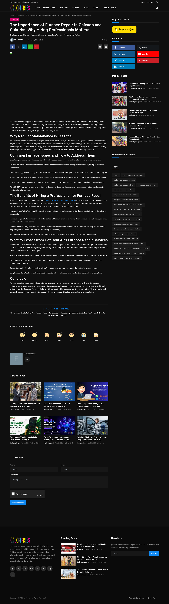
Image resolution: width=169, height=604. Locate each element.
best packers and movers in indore (126, 200)
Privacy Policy (151, 598)
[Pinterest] (43, 568)
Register (150, 2)
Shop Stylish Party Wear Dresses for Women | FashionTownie (92, 558)
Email (63, 465)
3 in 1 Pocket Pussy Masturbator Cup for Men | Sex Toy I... (143, 111)
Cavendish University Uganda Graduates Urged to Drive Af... (144, 85)
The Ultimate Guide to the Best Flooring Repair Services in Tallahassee (34, 314)
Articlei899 (80, 549)
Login (143, 2)
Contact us (34, 2)
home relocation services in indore (126, 239)
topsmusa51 (48, 410)
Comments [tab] (18, 457)
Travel (116, 175)
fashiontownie (82, 562)
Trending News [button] (49, 8)
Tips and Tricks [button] (110, 8)
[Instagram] (25, 568)
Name (12, 465)
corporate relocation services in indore (127, 219)
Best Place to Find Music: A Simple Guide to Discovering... (91, 545)
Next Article (65, 309)
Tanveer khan (81, 575)
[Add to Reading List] (106, 46)
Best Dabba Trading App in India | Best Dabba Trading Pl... (24, 438)
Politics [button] (75, 8)
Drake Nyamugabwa (135, 88)
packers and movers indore (123, 185)
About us (26, 2)
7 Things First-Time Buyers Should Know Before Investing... (25, 405)
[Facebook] (12, 568)
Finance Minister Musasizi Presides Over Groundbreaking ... (144, 138)
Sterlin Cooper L (49, 443)
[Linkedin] (50, 568)
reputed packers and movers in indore (127, 258)
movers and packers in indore (132, 175)
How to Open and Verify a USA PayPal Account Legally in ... (90, 405)
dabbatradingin (15, 443)
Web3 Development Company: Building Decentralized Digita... (57, 438)
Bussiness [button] (63, 8)
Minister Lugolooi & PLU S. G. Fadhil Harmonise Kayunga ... (143, 125)
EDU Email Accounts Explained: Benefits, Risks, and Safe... (57, 405)
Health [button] (96, 8)
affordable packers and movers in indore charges (131, 249)
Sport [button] (86, 8)
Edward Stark (30, 354)
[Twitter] (18, 568)
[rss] (12, 574)
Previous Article (52, 309)
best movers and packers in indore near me (129, 244)
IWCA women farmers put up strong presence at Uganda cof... (142, 98)
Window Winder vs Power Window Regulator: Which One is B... (92, 438)
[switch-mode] (157, 2)
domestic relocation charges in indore (127, 229)
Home (38, 8)
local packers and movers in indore (126, 224)
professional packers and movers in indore (129, 253)
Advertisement (15, 2)
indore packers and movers (146, 185)
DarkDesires (133, 115)
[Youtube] (31, 568)
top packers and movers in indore (125, 195)
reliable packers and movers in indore (127, 214)
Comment (14, 475)
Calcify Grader (14, 410)
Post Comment (18, 503)
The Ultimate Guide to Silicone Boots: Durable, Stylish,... (92, 571)
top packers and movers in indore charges (128, 204)
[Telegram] (37, 568)
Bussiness (20, 15)
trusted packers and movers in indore (127, 209)
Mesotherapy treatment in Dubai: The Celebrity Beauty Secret (83, 314)
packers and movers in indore (124, 180)
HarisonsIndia (81, 443)
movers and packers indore (123, 190)
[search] (157, 8)
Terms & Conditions (136, 598)
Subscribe (154, 553)
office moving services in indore (125, 234)
